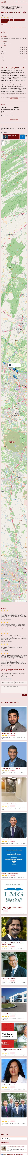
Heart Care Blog (24, 2)
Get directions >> (4, 132)
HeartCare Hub (4, 6)
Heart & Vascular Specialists (14, 364)
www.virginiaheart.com (6, 43)
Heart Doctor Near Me (15, 2)
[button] (14, 369)
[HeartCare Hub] (3, 2)
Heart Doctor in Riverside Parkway (9, 8)
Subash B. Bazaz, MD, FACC (7, 9)
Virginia (2, 7)
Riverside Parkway (4, 22)
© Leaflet (17, 601)
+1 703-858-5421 (4, 34)
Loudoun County (10, 7)
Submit (25, 694)
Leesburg (18, 7)
